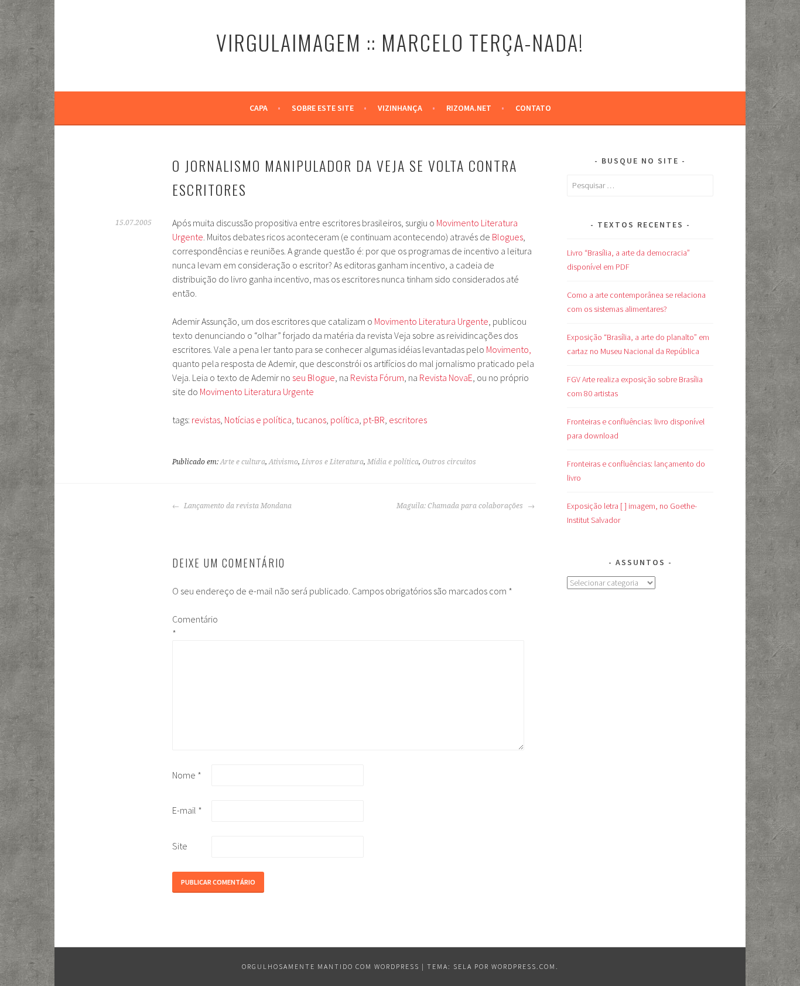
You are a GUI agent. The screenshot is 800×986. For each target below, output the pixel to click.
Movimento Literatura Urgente (431, 321)
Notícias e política (258, 420)
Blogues (507, 237)
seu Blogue (313, 377)
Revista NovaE (446, 377)
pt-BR (374, 420)
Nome (186, 775)
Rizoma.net (468, 108)
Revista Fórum (377, 377)
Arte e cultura (242, 462)
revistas (206, 420)
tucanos (311, 420)
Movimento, (508, 349)
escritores (408, 420)
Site (179, 846)
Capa (258, 108)
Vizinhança (400, 108)
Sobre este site (323, 108)
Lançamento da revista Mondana (237, 506)
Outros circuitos (449, 462)
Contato (533, 108)
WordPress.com (523, 966)
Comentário (191, 626)
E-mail (187, 810)
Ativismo (283, 462)
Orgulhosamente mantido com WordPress (330, 966)
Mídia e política (393, 462)
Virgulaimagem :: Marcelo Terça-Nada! (400, 41)
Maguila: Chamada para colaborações (460, 506)
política (344, 420)
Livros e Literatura (333, 462)
